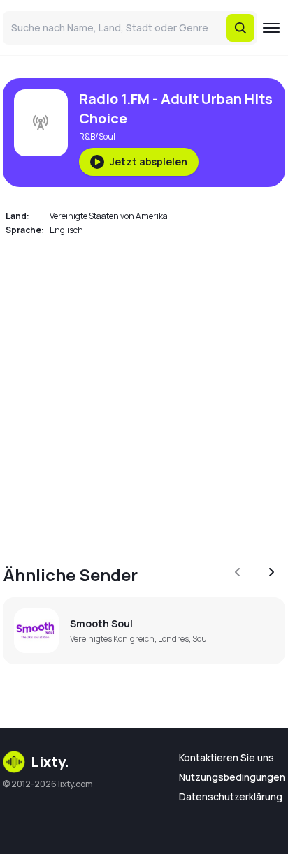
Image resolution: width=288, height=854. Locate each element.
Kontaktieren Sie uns (226, 757)
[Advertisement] (144, 392)
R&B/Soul (97, 136)
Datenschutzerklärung (230, 796)
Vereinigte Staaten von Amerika (109, 216)
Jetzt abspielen (148, 161)
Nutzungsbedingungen (232, 777)
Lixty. (50, 761)
